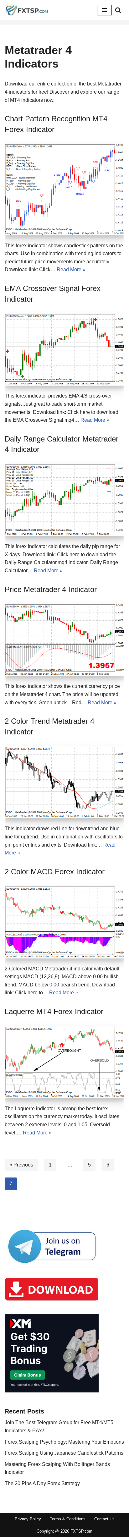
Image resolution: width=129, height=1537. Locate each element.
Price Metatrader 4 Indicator (51, 589)
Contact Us (104, 1519)
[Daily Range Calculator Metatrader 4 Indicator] (64, 500)
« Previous (21, 1164)
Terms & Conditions (67, 1519)
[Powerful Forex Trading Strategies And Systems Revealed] (27, 9)
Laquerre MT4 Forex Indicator (54, 1011)
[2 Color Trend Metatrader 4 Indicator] (64, 782)
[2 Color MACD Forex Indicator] (64, 922)
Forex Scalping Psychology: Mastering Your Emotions (64, 1442)
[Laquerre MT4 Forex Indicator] (64, 1062)
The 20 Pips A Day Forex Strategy (42, 1483)
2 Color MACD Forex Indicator (55, 871)
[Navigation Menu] (104, 10)
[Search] (118, 10)
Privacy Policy (28, 1519)
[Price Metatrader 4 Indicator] (64, 640)
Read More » (71, 269)
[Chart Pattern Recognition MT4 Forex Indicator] (64, 189)
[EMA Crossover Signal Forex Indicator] (64, 350)
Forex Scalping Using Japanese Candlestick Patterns (64, 1453)
